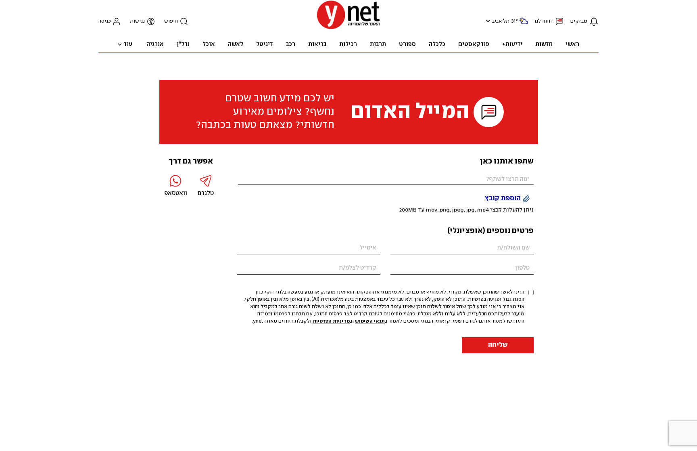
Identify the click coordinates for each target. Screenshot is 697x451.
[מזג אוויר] (523, 24)
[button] (487, 20)
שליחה (498, 345)
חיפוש (171, 21)
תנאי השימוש (370, 321)
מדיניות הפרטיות (331, 321)
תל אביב (500, 21)
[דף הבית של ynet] (348, 28)
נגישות (137, 21)
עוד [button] (127, 44)
